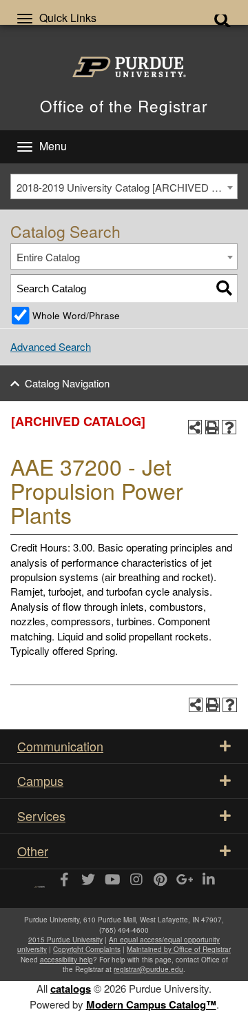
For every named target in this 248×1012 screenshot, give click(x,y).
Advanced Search (50, 346)
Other (32, 851)
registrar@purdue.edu (148, 969)
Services (41, 815)
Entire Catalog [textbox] (48, 257)
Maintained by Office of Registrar (179, 949)
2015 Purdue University (65, 939)
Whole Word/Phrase (76, 315)
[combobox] (124, 187)
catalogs (70, 988)
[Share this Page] (195, 427)
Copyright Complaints (87, 949)
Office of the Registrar (124, 105)
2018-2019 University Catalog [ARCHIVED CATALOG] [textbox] (127, 187)
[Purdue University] (124, 67)
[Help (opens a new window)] (229, 427)
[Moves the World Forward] (40, 882)
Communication (60, 746)
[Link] (64, 880)
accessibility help (66, 959)
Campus (40, 780)
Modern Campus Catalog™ (151, 1004)
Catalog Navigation (67, 383)
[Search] (224, 288)
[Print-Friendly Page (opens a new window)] (212, 427)
